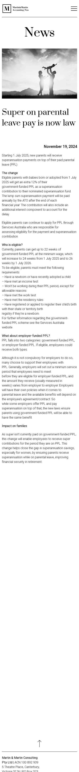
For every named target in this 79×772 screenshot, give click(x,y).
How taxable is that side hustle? (25, 522)
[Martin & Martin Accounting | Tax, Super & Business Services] (15, 12)
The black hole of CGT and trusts (26, 554)
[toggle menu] (74, 9)
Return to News (39, 586)
